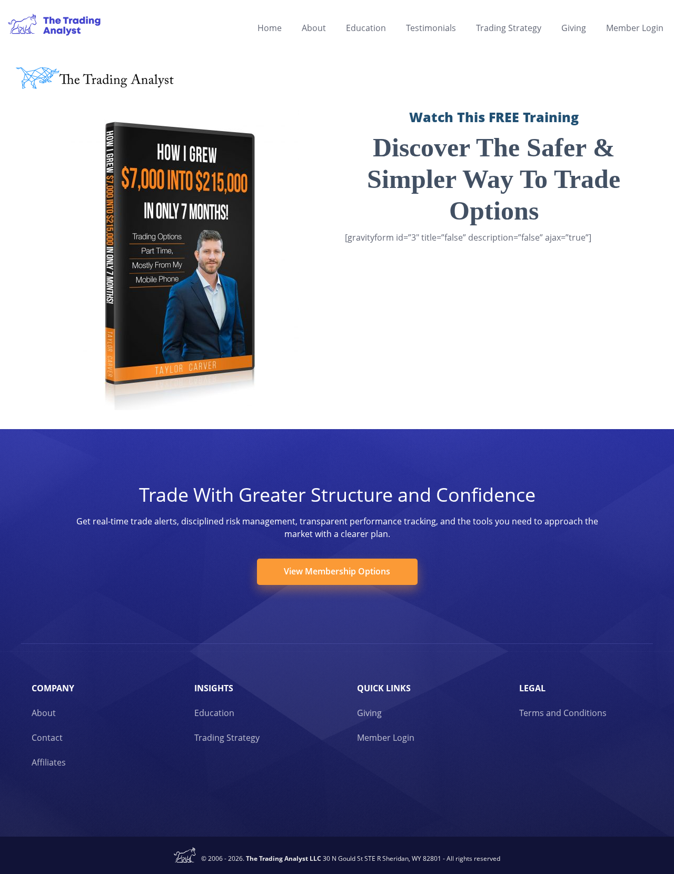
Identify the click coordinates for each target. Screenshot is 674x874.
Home (269, 28)
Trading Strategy (508, 28)
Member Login (634, 28)
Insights (213, 688)
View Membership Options (337, 571)
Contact (47, 737)
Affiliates (49, 762)
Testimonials (431, 28)
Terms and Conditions (563, 713)
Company (53, 688)
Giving (573, 28)
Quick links (384, 688)
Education (366, 28)
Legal (532, 688)
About (314, 28)
